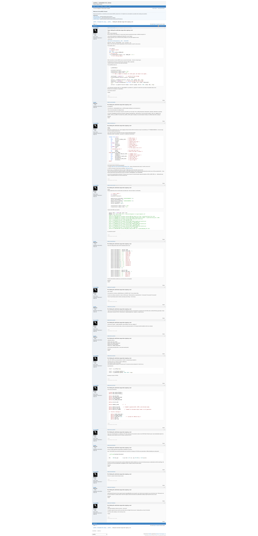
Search (102, 6)
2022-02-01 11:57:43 (111, 385)
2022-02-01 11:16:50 (111, 320)
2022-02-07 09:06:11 (111, 487)
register (158, 24)
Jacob (94, 102)
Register (105, 6)
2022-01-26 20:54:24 (111, 241)
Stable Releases (96, 16)
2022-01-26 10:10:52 (111, 185)
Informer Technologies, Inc (161, 533)
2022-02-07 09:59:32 (111, 503)
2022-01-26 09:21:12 (111, 123)
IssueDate (94, 530)
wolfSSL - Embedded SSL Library (102, 2)
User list (97, 6)
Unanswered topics (161, 8)
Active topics (154, 8)
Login (110, 6)
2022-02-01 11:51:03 (111, 355)
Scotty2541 (95, 27)
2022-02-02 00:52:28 (111, 445)
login (154, 24)
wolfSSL (109, 21)
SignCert (99, 530)
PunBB (149, 533)
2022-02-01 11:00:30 (111, 306)
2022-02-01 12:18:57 (111, 429)
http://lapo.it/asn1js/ (129, 168)
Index (94, 6)
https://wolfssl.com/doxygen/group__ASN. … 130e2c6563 (118, 40)
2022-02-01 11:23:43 (111, 336)
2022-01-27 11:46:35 (111, 287)
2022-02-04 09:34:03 (111, 471)
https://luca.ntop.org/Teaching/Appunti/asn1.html (120, 166)
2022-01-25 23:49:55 (111, 102)
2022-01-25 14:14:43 (111, 27)
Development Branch (97, 17)
